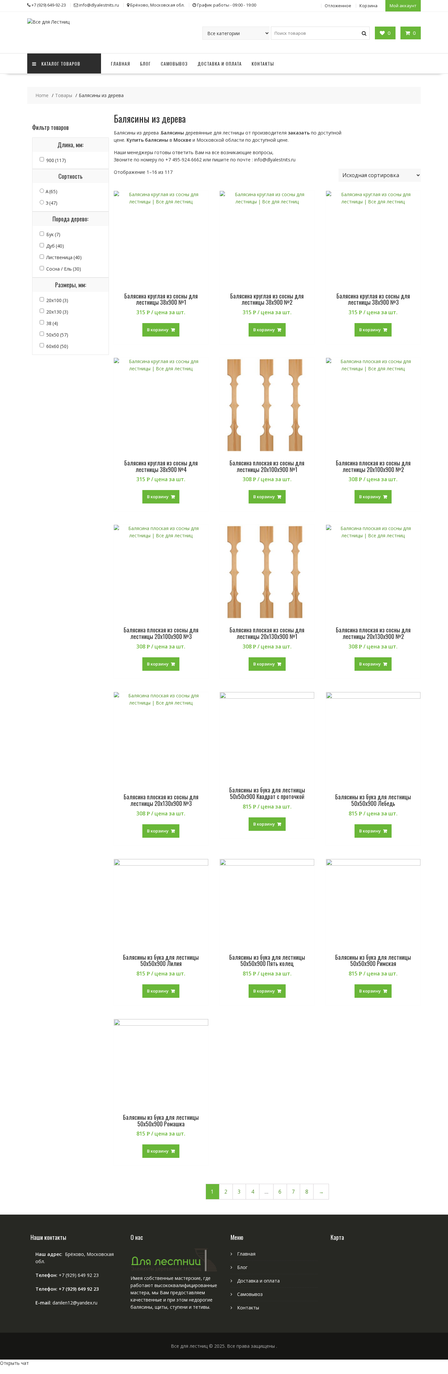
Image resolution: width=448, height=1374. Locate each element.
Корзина (368, 6)
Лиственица (64, 257)
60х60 (57, 346)
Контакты (263, 63)
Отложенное (338, 6)
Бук (53, 234)
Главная (120, 63)
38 (52, 323)
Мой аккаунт (403, 6)
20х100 (57, 300)
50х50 (57, 335)
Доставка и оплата (219, 63)
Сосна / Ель (63, 269)
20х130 (57, 312)
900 (56, 160)
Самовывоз (174, 63)
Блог (145, 63)
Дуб (55, 246)
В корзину (158, 330)
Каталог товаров (60, 63)
